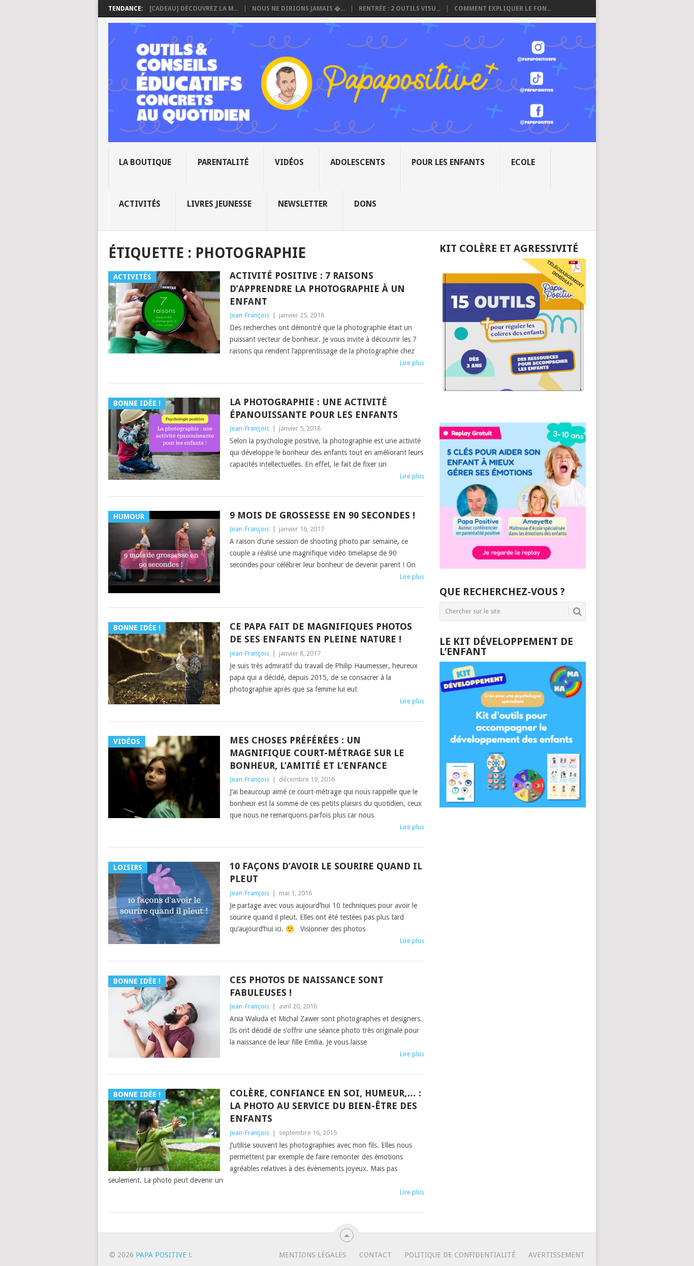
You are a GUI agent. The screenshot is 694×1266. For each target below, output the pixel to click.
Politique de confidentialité (460, 1255)
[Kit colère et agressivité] (512, 402)
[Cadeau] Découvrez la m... (193, 8)
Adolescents (357, 162)
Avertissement (556, 1255)
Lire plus (412, 363)
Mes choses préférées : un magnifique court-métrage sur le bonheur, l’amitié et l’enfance (317, 753)
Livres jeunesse (219, 204)
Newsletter (303, 204)
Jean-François (249, 315)
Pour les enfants (448, 162)
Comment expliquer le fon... (502, 8)
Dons (365, 204)
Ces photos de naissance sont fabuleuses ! (307, 986)
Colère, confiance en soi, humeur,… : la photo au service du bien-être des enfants (325, 1106)
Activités (140, 204)
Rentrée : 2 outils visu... (399, 8)
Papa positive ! (163, 1255)
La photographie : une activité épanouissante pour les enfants (314, 408)
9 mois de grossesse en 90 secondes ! (322, 515)
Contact (375, 1255)
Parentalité (223, 162)
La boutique (145, 162)
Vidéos (289, 162)
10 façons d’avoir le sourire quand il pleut (326, 872)
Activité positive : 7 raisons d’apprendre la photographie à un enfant (317, 288)
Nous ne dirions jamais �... (298, 8)
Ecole (523, 162)
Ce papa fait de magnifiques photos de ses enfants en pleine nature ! (321, 632)
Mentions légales (312, 1255)
